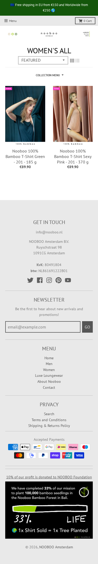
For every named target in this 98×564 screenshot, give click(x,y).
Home (49, 358)
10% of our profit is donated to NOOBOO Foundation (49, 477)
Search (49, 414)
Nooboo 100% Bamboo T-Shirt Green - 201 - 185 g (25, 156)
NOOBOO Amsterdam (56, 547)
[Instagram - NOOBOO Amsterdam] (49, 280)
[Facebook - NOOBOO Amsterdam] (40, 280)
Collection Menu (48, 75)
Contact (49, 387)
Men (49, 363)
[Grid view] (72, 60)
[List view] (77, 60)
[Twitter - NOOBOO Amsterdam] (30, 280)
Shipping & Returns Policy (49, 425)
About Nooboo (49, 381)
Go (87, 327)
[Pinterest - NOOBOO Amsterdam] (58, 280)
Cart (88, 21)
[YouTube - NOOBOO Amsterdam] (68, 280)
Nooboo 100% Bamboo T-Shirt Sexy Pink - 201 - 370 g (72, 156)
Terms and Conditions (49, 420)
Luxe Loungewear (49, 375)
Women (49, 369)
